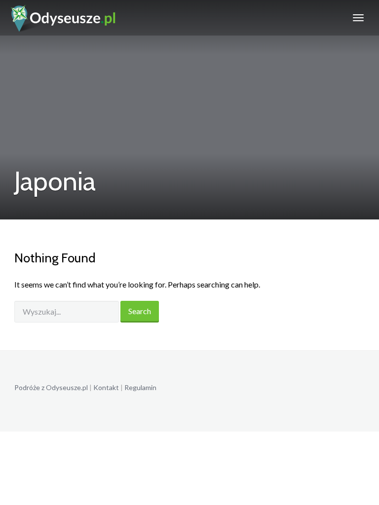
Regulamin (140, 387)
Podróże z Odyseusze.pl (51, 387)
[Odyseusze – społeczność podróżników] (63, 18)
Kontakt (106, 387)
